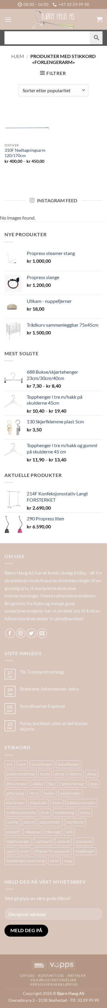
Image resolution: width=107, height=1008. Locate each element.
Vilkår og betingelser (53, 980)
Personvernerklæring (54, 984)
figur (52, 783)
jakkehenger (70, 793)
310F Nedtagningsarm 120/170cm (24, 153)
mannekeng (65, 812)
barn (22, 764)
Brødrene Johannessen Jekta (49, 688)
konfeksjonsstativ (21, 812)
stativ (24, 851)
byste (45, 773)
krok (45, 812)
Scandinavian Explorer (42, 706)
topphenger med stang (25, 860)
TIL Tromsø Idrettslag (42, 671)
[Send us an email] (42, 633)
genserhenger (73, 783)
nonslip (12, 822)
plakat (28, 822)
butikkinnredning (20, 773)
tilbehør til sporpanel (52, 851)
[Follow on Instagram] (21, 633)
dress (91, 773)
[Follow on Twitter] (31, 633)
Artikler (76, 975)
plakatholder (50, 822)
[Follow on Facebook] (10, 633)
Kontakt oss (51, 975)
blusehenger (42, 764)
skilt (69, 831)
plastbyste (75, 822)
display (76, 773)
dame (59, 773)
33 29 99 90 (88, 1000)
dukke (38, 783)
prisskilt (13, 831)
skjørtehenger (18, 841)
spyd (10, 851)
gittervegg (15, 793)
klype (57, 802)
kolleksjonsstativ (81, 802)
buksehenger (69, 764)
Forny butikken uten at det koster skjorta (54, 726)
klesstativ (38, 802)
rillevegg (53, 831)
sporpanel (83, 841)
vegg (68, 860)
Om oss (27, 975)
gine (93, 783)
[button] (8, 19)
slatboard (43, 841)
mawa (85, 812)
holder (49, 793)
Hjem (17, 56)
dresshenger (16, 783)
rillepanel (32, 831)
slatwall (63, 841)
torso (54, 860)
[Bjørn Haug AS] (53, 19)
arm (9, 764)
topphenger (85, 851)
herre (34, 793)
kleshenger (15, 802)
